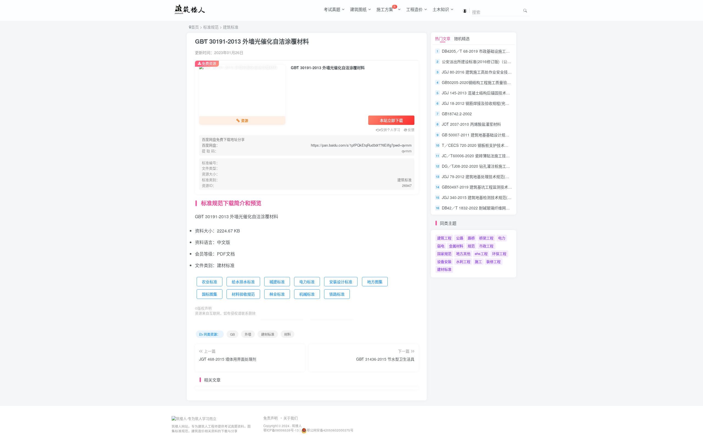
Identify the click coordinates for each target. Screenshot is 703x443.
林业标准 (277, 294)
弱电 (440, 245)
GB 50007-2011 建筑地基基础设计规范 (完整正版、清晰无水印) (496, 135)
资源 (244, 120)
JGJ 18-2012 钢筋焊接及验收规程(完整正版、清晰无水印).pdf (495, 103)
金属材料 (456, 245)
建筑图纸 (358, 9)
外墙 (248, 334)
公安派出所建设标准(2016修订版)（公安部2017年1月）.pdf (493, 61)
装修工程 (493, 261)
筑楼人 (297, 426)
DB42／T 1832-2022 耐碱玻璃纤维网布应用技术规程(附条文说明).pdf (501, 208)
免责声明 (270, 417)
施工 (478, 261)
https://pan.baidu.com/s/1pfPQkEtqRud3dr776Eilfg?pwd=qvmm (361, 145)
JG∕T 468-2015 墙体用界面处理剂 (227, 359)
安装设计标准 (340, 281)
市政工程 (486, 245)
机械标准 (307, 294)
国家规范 (444, 253)
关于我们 (290, 417)
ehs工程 (481, 253)
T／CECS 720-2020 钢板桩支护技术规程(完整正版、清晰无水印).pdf (501, 145)
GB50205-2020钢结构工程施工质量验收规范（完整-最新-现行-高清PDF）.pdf (508, 82)
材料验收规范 (243, 294)
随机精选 (462, 38)
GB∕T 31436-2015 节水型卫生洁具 (385, 359)
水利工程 (463, 261)
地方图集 (375, 281)
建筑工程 (444, 237)
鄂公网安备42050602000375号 (330, 430)
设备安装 (444, 261)
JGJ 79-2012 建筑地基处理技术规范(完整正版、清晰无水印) (493, 176)
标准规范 (211, 27)
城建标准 (277, 281)
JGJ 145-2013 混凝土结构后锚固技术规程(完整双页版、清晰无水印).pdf (503, 93)
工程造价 (414, 9)
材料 (287, 334)
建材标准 (267, 334)
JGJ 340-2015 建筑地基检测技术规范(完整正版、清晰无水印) (494, 197)
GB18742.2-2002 (457, 113)
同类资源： (212, 334)
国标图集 (209, 294)
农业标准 (209, 281)
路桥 (471, 237)
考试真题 (332, 9)
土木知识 (441, 9)
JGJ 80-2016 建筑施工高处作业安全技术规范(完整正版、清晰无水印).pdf (504, 72)
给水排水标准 (243, 281)
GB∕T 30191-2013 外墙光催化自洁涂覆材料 (252, 41)
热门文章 (442, 38)
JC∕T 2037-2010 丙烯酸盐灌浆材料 (471, 124)
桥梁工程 (486, 237)
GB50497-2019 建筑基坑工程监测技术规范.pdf (482, 187)
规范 (471, 245)
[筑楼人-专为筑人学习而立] (194, 418)
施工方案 (386, 8)
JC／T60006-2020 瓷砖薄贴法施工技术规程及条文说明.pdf (492, 155)
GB (232, 334)
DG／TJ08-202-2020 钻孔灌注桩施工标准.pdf (481, 166)
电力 (501, 237)
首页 (195, 27)
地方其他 (463, 253)
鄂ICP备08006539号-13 (281, 430)
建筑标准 (230, 27)
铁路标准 (337, 294)
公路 (459, 237)
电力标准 (307, 281)
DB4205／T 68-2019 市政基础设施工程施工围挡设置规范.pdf (494, 51)
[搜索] (525, 10)
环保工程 (499, 253)
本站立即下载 (391, 120)
